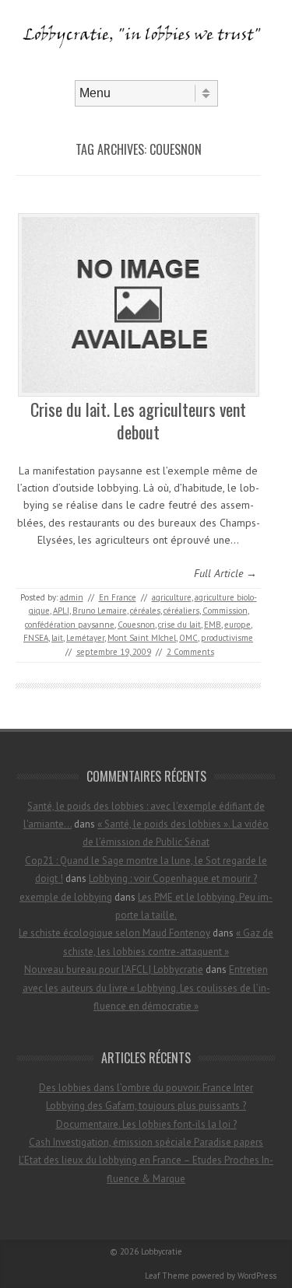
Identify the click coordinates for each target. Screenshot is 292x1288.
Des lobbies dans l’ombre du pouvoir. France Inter (146, 1087)
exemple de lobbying (65, 897)
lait (57, 637)
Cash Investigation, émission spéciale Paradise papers (146, 1142)
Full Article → (225, 573)
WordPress (256, 1275)
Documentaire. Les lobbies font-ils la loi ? (146, 1124)
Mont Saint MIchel (141, 637)
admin (71, 597)
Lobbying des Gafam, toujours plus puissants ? (146, 1105)
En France (117, 597)
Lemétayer (85, 637)
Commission (225, 610)
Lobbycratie (161, 1251)
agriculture (172, 597)
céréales (145, 610)
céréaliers (181, 610)
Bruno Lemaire (99, 610)
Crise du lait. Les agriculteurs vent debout (138, 420)
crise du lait (179, 624)
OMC (188, 637)
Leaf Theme (167, 1275)
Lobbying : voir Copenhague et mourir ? (173, 878)
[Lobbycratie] (146, 67)
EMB (212, 624)
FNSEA (35, 637)
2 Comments (190, 651)
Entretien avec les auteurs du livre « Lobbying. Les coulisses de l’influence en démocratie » (146, 988)
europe (237, 624)
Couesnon (136, 624)
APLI (61, 610)
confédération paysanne (69, 624)
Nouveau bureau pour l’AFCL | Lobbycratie (113, 969)
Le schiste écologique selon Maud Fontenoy (114, 933)
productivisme (227, 637)
